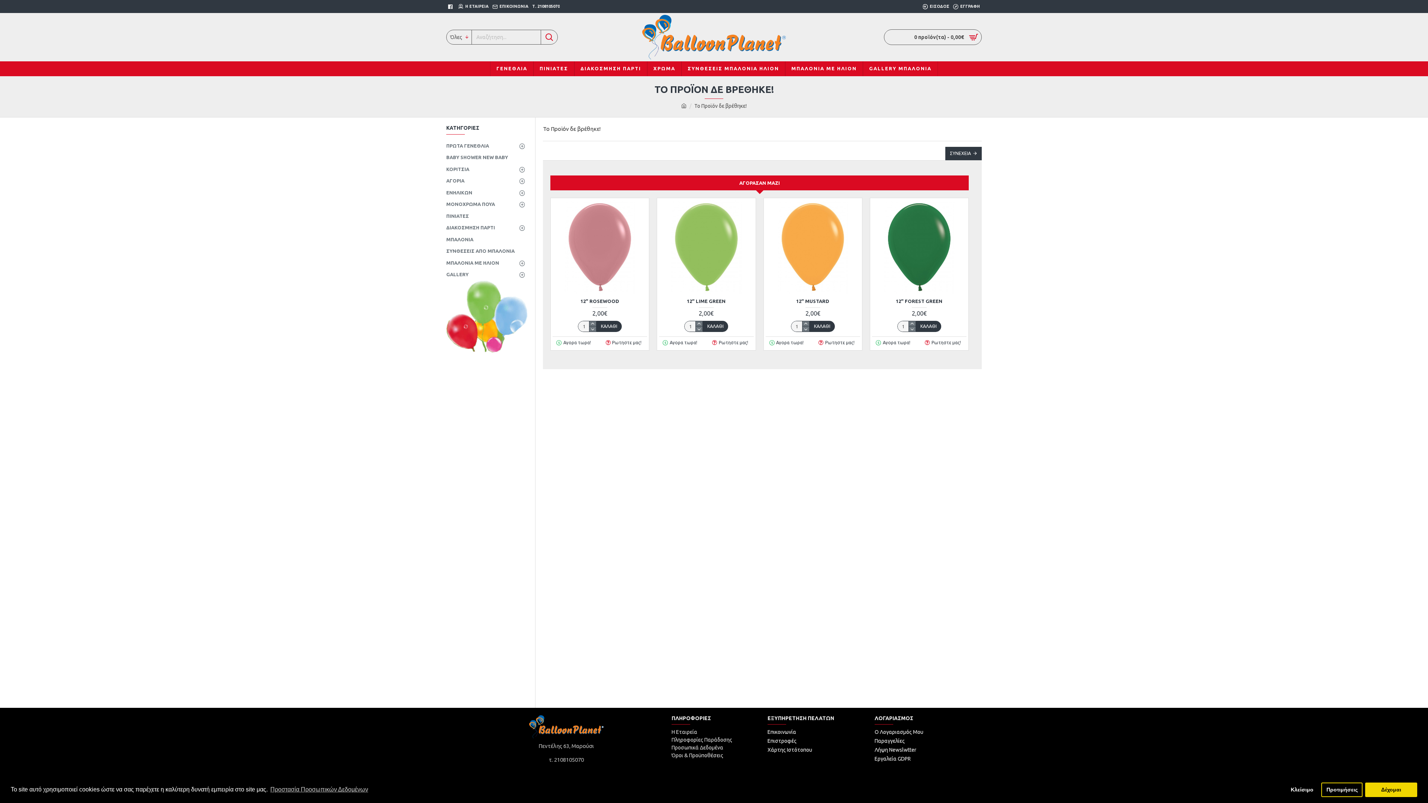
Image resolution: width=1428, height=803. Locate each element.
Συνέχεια (960, 153)
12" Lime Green (706, 301)
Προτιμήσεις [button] (1342, 790)
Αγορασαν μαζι (759, 183)
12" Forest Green (919, 301)
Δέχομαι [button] (1391, 790)
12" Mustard (812, 301)
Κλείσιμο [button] (1302, 790)
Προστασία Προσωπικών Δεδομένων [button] (319, 789)
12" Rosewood (599, 301)
